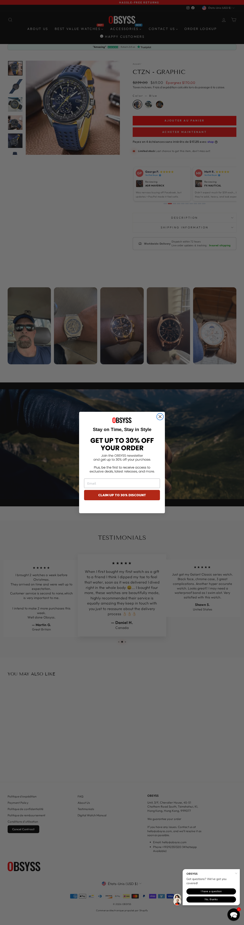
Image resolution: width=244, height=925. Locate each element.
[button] (233, 914)
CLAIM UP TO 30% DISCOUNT (122, 495)
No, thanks (122, 507)
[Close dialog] (160, 416)
